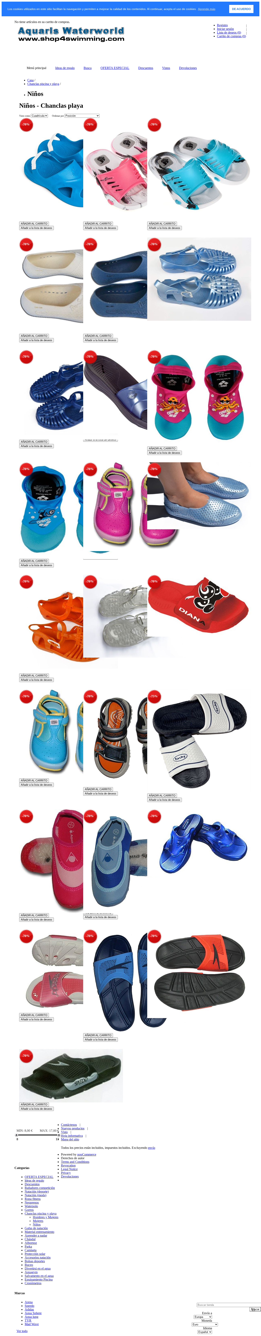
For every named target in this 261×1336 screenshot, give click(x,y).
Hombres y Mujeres (45, 1217)
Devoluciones (70, 1176)
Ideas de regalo (34, 1180)
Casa (30, 80)
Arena (29, 1302)
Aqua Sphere (33, 1313)
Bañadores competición (40, 1188)
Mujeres (38, 1221)
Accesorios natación (38, 1257)
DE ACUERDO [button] (241, 9)
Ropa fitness (33, 1199)
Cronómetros (33, 1283)
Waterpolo (31, 1206)
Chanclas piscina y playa (43, 84)
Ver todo (22, 1331)
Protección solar (35, 1254)
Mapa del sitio (70, 1139)
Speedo (29, 1305)
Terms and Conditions (75, 1162)
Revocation (68, 1165)
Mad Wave (32, 1324)
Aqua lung (31, 1316)
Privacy (66, 1172)
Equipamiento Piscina (39, 1279)
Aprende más (206, 9)
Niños (37, 1224)
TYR (28, 1320)
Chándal (30, 1239)
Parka (28, 1246)
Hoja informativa (72, 1135)
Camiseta (30, 1250)
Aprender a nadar (36, 1235)
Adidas (29, 1309)
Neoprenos (32, 1202)
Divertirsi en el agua (38, 1268)
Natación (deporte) (37, 1191)
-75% (154, 696)
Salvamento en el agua (39, 1276)
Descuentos (32, 1184)
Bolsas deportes (35, 1261)
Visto (64, 1132)
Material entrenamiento (39, 1232)
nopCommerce (86, 1154)
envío (151, 1147)
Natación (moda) (35, 1195)
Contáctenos (69, 1124)
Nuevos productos (72, 1128)
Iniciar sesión (225, 29)
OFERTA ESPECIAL (39, 1177)
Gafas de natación (36, 1228)
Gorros (29, 1210)
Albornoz (31, 1243)
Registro (222, 25)
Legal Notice (69, 1169)
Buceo (29, 1265)
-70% (26, 124)
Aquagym (31, 1272)
